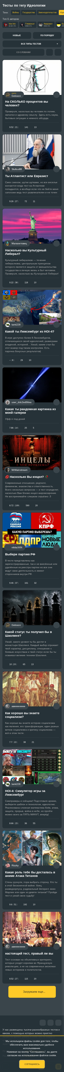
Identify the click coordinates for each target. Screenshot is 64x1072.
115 (26, 979)
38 (24, 742)
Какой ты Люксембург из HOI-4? (29, 331)
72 (26, 201)
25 (26, 428)
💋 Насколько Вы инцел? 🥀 (26, 477)
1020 (13, 664)
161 (26, 583)
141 (26, 127)
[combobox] (32, 44)
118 (26, 282)
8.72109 (14, 505)
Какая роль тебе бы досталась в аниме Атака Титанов (30, 874)
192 (25, 904)
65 (24, 664)
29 (21, 360)
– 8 (12, 360)
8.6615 (14, 823)
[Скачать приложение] (58, 1023)
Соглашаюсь (32, 1064)
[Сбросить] (58, 52)
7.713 (13, 742)
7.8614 (14, 428)
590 (27, 505)
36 (26, 823)
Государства (29, 12)
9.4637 (14, 583)
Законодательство (47, 12)
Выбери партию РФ (20, 554)
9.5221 (14, 127)
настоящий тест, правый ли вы (29, 953)
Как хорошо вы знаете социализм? (22, 715)
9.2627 (14, 201)
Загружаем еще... (34, 991)
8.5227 (14, 979)
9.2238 (14, 282)
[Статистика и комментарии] (56, 94)
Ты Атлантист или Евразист (26, 176)
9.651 (13, 904)
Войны (15, 12)
